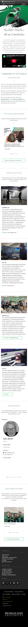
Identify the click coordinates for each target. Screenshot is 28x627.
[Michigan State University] (14, 614)
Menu (24, 4)
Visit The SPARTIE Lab (12, 337)
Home (5, 29)
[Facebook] (3, 583)
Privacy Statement (19, 591)
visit (7, 394)
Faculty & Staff (6, 573)
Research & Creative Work (15, 29)
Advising (4, 560)
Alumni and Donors (7, 572)
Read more (8, 457)
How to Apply (6, 554)
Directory (4, 556)
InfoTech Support (7, 561)
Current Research (8, 30)
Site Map (23, 594)
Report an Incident (16, 594)
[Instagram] (7, 583)
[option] (14, 139)
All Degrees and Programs (13, 539)
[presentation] (4, 152)
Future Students (6, 570)
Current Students (7, 569)
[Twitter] (10, 583)
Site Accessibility (6, 594)
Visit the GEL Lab (9, 285)
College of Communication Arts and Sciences (8, 4)
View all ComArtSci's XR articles (13, 160)
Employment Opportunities (9, 557)
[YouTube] (14, 583)
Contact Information (8, 591)
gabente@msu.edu (9, 452)
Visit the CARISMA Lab (10, 232)
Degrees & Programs (7, 559)
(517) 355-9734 (8, 454)
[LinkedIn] (17, 583)
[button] (11, 154)
